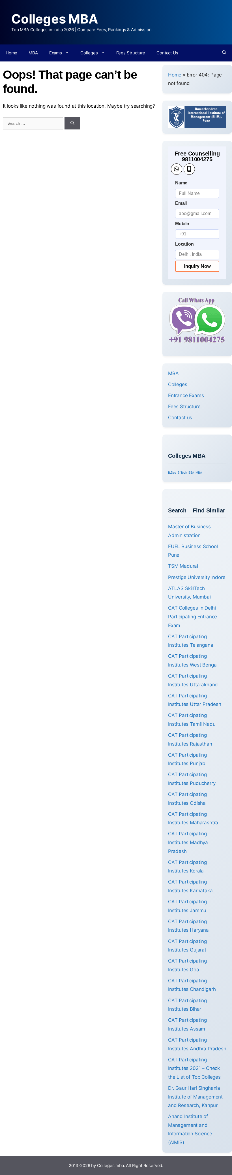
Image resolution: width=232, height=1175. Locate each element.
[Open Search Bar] (224, 52)
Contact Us (167, 53)
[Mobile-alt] (189, 169)
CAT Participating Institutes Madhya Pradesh (188, 842)
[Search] (72, 123)
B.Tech (182, 472)
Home (11, 53)
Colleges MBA (54, 19)
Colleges (89, 53)
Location (184, 244)
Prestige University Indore (196, 577)
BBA (191, 472)
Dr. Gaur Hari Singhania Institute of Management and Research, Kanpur (195, 1096)
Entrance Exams (186, 395)
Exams (55, 53)
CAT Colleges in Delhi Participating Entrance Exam (192, 616)
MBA (33, 53)
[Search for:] (34, 123)
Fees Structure (130, 53)
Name (181, 182)
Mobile (182, 223)
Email (181, 203)
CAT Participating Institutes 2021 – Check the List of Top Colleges (194, 1068)
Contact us (180, 417)
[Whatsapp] (176, 169)
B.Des (172, 472)
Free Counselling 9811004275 (197, 156)
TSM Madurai (183, 566)
